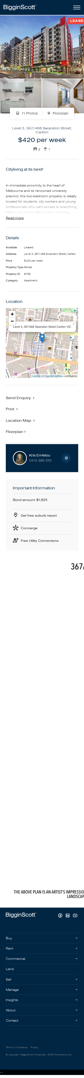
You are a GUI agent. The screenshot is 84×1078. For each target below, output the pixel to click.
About (10, 1010)
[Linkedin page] (68, 916)
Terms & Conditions (17, 1047)
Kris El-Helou (39, 455)
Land (10, 969)
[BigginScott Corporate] (20, 7)
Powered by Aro (63, 1054)
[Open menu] (75, 7)
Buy (9, 938)
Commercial (15, 959)
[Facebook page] (60, 916)
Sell (8, 979)
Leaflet (36, 376)
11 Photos (29, 113)
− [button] (12, 321)
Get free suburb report (39, 516)
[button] (12, 409)
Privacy (34, 1047)
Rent (9, 948)
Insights (12, 1000)
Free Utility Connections (40, 541)
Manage (12, 990)
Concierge (29, 528)
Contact (12, 1021)
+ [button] (12, 314)
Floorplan (60, 113)
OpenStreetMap (54, 376)
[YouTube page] (75, 916)
